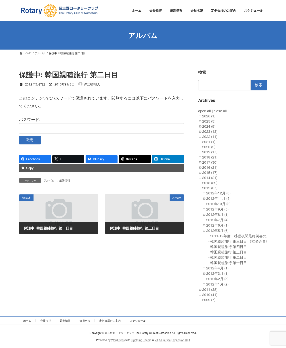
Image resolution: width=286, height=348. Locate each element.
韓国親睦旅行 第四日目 (228, 246)
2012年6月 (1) (217, 224)
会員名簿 (85, 320)
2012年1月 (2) (217, 283)
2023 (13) (209, 131)
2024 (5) (208, 126)
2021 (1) (208, 141)
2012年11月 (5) (218, 198)
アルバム (49, 180)
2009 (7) (208, 299)
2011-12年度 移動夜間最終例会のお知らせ (245, 235)
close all (220, 110)
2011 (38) (209, 289)
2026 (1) (208, 115)
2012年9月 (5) (217, 208)
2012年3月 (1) (217, 273)
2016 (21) (209, 167)
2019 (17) (209, 151)
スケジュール (138, 320)
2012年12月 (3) (218, 192)
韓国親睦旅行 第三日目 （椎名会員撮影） (243, 241)
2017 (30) (209, 162)
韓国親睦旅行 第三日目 (228, 251)
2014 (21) (209, 177)
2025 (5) (208, 120)
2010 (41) (209, 294)
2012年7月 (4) (217, 219)
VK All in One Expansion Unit (172, 340)
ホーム (27, 320)
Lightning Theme (141, 340)
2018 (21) (209, 156)
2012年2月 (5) (217, 278)
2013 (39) (209, 182)
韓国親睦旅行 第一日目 (228, 262)
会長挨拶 (45, 320)
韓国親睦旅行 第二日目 (228, 257)
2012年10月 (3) (218, 203)
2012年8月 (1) (217, 214)
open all (204, 110)
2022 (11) (209, 136)
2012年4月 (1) (217, 267)
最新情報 (64, 180)
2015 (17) (209, 172)
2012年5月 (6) (217, 230)
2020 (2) (208, 146)
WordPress (118, 340)
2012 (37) (209, 187)
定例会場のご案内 (110, 320)
